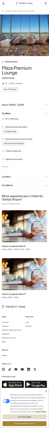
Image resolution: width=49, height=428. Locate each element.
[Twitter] (34, 369)
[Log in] (3, 3)
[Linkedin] (28, 369)
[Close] (46, 391)
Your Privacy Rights (24, 417)
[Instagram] (3, 369)
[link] (13, 384)
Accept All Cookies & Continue (24, 423)
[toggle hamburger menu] (45, 3)
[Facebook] (16, 369)
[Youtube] (22, 369)
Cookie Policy (40, 412)
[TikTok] (9, 369)
